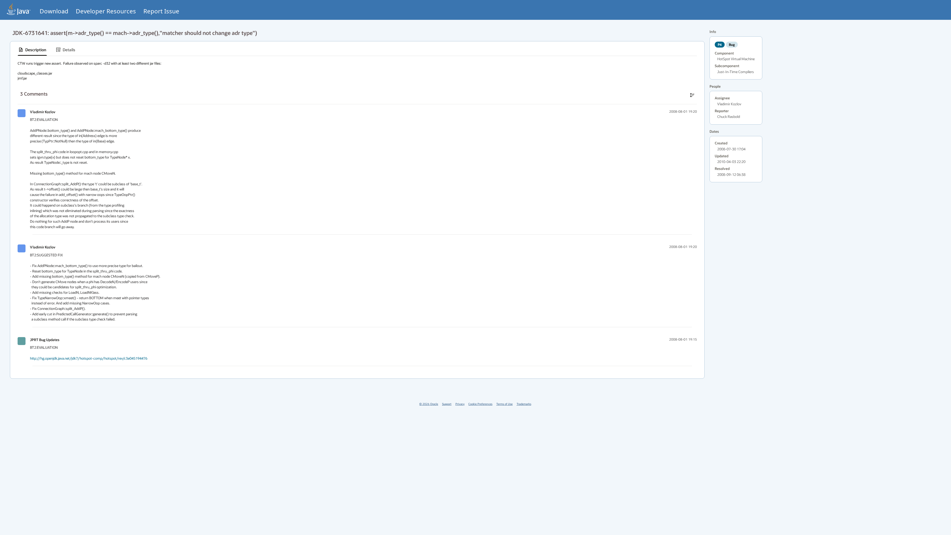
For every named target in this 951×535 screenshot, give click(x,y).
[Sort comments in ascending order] (692, 95)
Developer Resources (106, 11)
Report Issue (161, 11)
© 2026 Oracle (428, 404)
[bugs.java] (18, 9)
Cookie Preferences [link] (480, 404)
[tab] (32, 50)
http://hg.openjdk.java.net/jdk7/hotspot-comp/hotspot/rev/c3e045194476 (88, 358)
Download (54, 11)
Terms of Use (504, 404)
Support (446, 404)
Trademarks (524, 404)
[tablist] (357, 50)
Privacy (460, 404)
